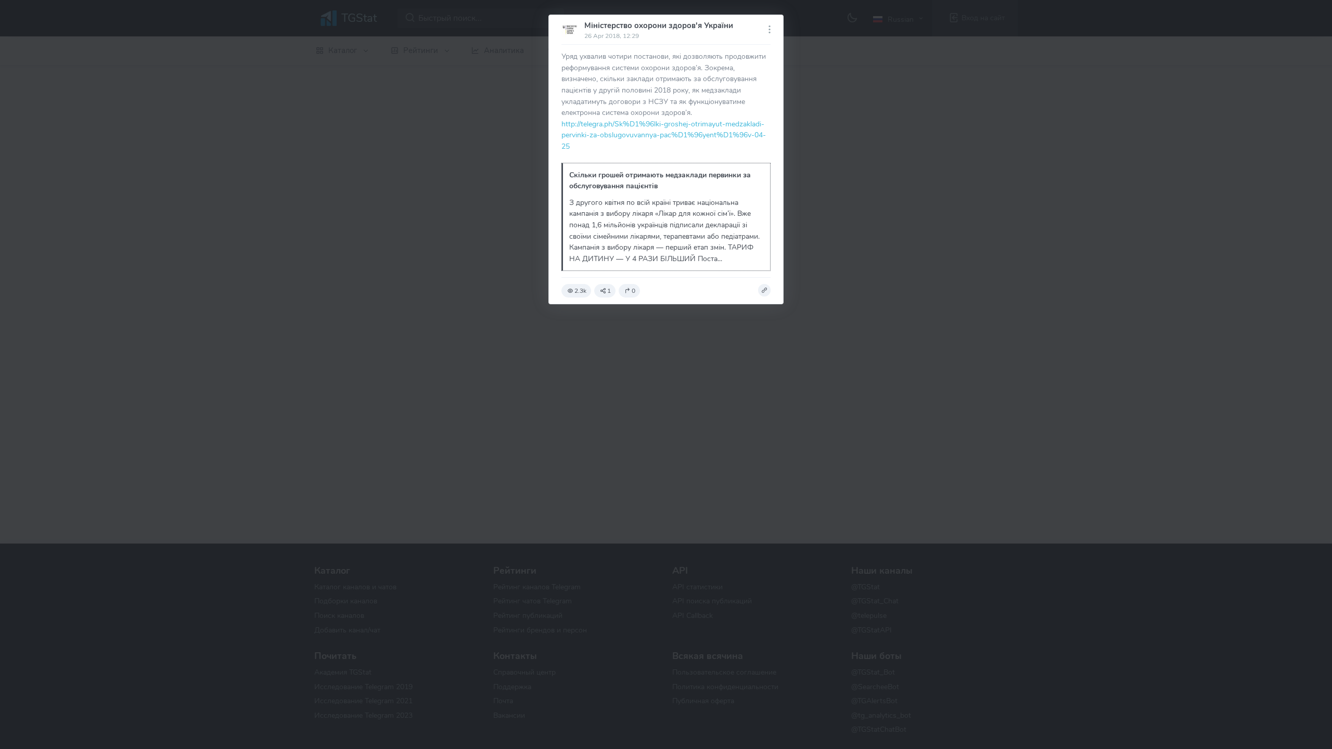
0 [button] (633, 291)
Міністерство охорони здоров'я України (658, 25)
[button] (764, 290)
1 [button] (609, 291)
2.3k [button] (580, 291)
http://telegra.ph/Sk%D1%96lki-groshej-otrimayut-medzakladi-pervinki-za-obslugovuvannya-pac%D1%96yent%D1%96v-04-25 (663, 135)
